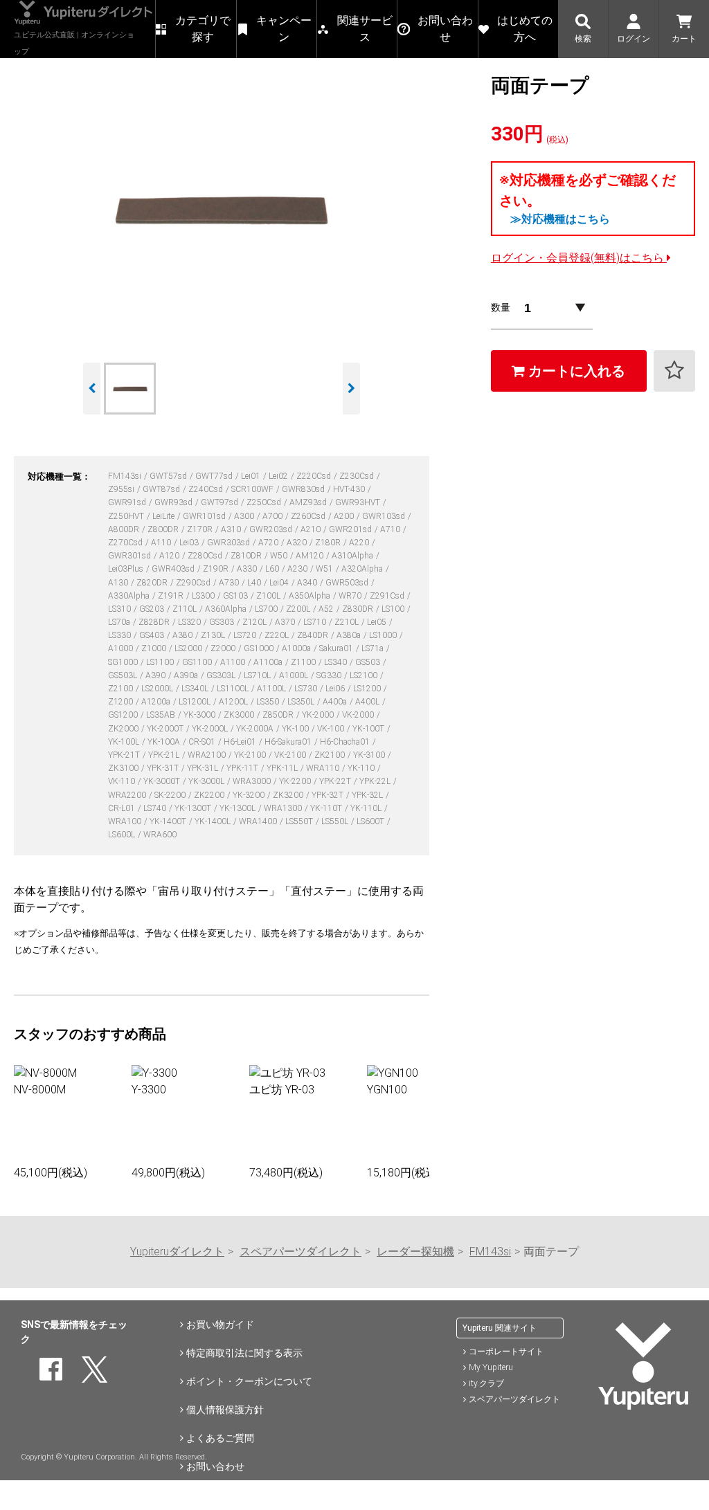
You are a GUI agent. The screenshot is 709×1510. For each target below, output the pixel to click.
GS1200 (124, 715)
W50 (279, 556)
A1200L (234, 702)
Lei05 (377, 622)
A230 (298, 569)
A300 (245, 516)
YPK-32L (368, 795)
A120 (170, 556)
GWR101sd (205, 516)
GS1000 (260, 648)
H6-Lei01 (241, 742)
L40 (255, 583)
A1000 (121, 648)
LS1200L (196, 702)
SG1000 (124, 662)
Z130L (214, 635)
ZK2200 (210, 795)
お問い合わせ (215, 1466)
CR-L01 (122, 808)
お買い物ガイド (220, 1324)
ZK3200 (289, 795)
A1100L (272, 688)
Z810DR (247, 556)
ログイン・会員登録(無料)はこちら (579, 257)
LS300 (204, 596)
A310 (232, 529)
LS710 (315, 622)
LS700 (267, 609)
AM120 (310, 556)
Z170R (201, 529)
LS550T (300, 821)
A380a (349, 635)
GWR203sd (271, 529)
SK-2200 (171, 795)
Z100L (269, 596)
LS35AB (161, 715)
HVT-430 (350, 489)
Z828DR (155, 622)
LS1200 (368, 688)
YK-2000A (256, 729)
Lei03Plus (126, 569)
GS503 (368, 662)
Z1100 (304, 662)
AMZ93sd (309, 502)
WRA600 (160, 834)
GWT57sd (169, 476)
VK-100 (331, 729)
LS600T (371, 821)
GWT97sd (220, 502)
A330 (248, 569)
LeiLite (164, 516)
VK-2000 (359, 715)
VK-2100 (291, 755)
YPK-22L (376, 781)
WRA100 (125, 821)
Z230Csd (357, 476)
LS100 (394, 609)
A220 (360, 542)
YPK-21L (164, 755)
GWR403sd (174, 569)
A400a (336, 702)
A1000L (294, 675)
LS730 (306, 688)
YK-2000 (319, 715)
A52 (327, 609)
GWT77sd (215, 476)
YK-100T (369, 729)
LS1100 (161, 662)
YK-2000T (166, 729)
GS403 (152, 635)
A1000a (297, 648)
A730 (230, 583)
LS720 (245, 635)
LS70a (120, 622)
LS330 (120, 635)
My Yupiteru (491, 1367)
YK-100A (164, 742)
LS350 (268, 702)
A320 (298, 542)
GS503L (123, 675)
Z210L (347, 622)
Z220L (277, 635)
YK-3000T (162, 781)
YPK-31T (164, 768)
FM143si (125, 476)
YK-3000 (200, 715)
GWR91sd (128, 502)
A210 (311, 529)
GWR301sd (130, 556)
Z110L (185, 609)
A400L (368, 702)
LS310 (120, 609)
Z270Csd (126, 542)
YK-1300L (238, 808)
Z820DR (153, 583)
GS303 (222, 622)
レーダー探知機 (415, 1251)
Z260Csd (309, 516)
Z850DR (279, 715)
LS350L (301, 702)
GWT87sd (162, 489)
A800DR (124, 529)
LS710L (258, 675)
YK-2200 (296, 781)
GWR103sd (384, 516)
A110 (162, 542)
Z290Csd (194, 583)
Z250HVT (127, 516)
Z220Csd (314, 476)
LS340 (336, 662)
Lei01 (251, 476)
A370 (286, 622)
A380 (183, 635)
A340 (308, 583)
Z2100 (121, 688)
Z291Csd (388, 596)
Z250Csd (264, 502)
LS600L (122, 834)
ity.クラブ (486, 1383)
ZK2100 (330, 755)
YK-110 (362, 768)
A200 (345, 516)
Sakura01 (337, 648)
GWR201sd (351, 529)
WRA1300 (284, 808)
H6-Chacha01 (346, 742)
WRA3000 (253, 781)
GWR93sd (174, 502)
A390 (156, 675)
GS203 (152, 609)
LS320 (190, 622)
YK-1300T (193, 808)
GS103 (236, 596)
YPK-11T (243, 768)
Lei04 (280, 583)
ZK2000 (124, 729)
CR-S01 (202, 742)
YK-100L (124, 742)
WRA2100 (208, 755)
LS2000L (158, 688)
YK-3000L (207, 781)
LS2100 (364, 675)
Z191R (172, 596)
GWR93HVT (358, 502)
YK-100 (296, 729)
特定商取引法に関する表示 (244, 1352)
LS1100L (234, 688)
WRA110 (323, 768)
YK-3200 (250, 795)
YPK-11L (283, 768)
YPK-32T (328, 795)
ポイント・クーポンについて (249, 1381)
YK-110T (327, 808)
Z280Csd (206, 556)
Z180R (329, 542)
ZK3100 (124, 768)
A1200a (156, 702)
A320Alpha (363, 569)
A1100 (233, 662)
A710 (391, 529)
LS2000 (189, 648)
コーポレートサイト (506, 1351)
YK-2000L (211, 729)
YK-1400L (214, 821)
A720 (269, 542)
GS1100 (198, 662)
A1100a (269, 662)
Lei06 (336, 688)
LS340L (195, 688)
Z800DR (164, 529)
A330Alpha (130, 596)
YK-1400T (169, 821)
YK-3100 (370, 755)
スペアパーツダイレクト (300, 1251)
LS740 (155, 808)
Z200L (299, 609)
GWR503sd (347, 583)
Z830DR (358, 609)
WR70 (351, 596)
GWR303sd (229, 542)
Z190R (217, 569)
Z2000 (223, 648)
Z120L (255, 622)
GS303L (221, 675)
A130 (119, 583)
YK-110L (367, 808)
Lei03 (190, 542)
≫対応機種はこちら (560, 219)
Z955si (122, 489)
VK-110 (122, 781)
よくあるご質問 (220, 1438)
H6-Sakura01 (289, 742)
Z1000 (154, 648)
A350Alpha (310, 596)
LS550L (335, 821)
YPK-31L (203, 768)
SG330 (329, 675)
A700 (273, 516)
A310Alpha (353, 556)
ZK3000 (240, 715)
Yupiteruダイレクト (177, 1251)
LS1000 (384, 635)
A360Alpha (227, 609)
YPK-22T (336, 781)
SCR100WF (253, 489)
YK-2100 (251, 755)
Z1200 (121, 702)
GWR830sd (304, 489)
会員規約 (205, 1494)
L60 (273, 569)
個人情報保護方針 (225, 1409)
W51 (325, 569)
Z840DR (313, 635)
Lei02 (279, 476)
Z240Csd (206, 489)
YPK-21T (125, 755)
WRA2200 (128, 795)
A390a (187, 675)
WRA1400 (259, 821)
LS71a (373, 648)
